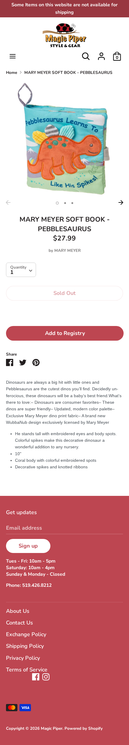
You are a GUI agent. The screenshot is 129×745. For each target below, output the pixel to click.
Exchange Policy (26, 634)
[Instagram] (46, 676)
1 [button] (57, 203)
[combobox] (21, 270)
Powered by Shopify (83, 728)
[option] (64, 138)
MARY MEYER (67, 250)
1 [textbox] (12, 272)
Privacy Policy (23, 658)
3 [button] (72, 203)
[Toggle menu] (12, 56)
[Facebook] (35, 676)
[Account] (101, 54)
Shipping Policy (25, 646)
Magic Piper (51, 728)
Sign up (28, 545)
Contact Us (19, 622)
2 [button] (65, 203)
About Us (17, 611)
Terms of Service (26, 669)
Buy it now (65, 311)
